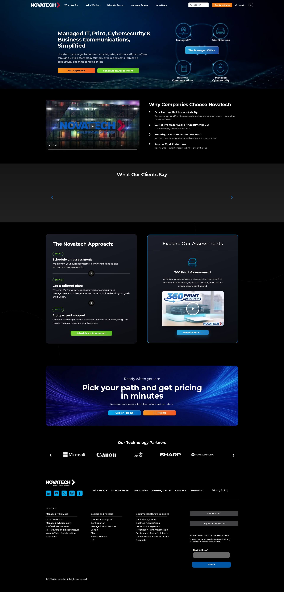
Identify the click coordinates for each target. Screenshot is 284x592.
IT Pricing (160, 412)
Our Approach (76, 70)
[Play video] (192, 308)
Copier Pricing (124, 412)
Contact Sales (222, 5)
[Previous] (52, 197)
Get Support (214, 513)
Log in (242, 5)
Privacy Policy (220, 490)
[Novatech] (60, 482)
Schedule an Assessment (118, 70)
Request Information (214, 523)
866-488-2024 (250, 5)
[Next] (232, 197)
